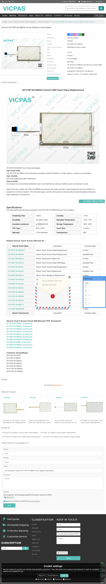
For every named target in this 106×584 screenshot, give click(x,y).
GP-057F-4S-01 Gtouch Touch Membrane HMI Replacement (14, 422)
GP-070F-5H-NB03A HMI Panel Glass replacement (21, 437)
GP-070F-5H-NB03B (16, 296)
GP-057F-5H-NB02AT (16, 250)
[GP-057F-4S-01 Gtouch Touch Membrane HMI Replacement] (14, 407)
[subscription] (25, 548)
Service (48, 15)
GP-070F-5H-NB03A (16, 292)
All (11, 22)
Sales (87, 283)
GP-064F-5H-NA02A (16, 271)
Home (5, 22)
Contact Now (53, 78)
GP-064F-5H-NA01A (16, 263)
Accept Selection (53, 575)
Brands (12, 15)
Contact (58, 15)
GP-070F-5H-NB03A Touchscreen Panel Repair (20, 433)
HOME (4, 15)
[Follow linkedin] (9, 1)
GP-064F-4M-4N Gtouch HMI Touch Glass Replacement (92, 422)
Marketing (67, 579)
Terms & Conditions (34, 501)
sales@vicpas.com (86, 1)
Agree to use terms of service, (22, 501)
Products (22, 15)
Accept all (64, 575)
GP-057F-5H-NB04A (16, 254)
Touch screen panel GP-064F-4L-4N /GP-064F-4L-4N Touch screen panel (66, 422)
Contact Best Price (93, 201)
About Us (39, 15)
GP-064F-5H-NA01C (16, 267)
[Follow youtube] (3, 1)
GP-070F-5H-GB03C (16, 288)
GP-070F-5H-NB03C (16, 300)
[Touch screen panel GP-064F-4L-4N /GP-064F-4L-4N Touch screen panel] (66, 407)
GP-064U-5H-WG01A (16, 279)
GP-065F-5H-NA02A (16, 284)
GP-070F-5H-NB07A (16, 305)
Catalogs (68, 15)
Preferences (58, 579)
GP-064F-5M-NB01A (16, 275)
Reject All (41, 575)
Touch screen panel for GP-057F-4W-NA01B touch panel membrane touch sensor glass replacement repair (40, 422)
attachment (10, 497)
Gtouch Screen (43, 22)
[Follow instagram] (12, 1)
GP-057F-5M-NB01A (16, 258)
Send (9, 505)
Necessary (40, 579)
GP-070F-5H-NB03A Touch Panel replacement (58, 433)
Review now (58, 385)
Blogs (77, 15)
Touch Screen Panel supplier (25, 22)
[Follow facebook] (6, 1)
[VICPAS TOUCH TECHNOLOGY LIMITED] (14, 8)
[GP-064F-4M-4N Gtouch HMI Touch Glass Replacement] (92, 407)
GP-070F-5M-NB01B (16, 309)
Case (31, 15)
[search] (101, 8)
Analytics (49, 579)
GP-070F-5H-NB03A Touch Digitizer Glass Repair (61, 437)
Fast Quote (99, 15)
